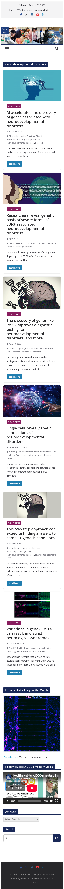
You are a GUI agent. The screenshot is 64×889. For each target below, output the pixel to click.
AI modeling (14, 136)
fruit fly (20, 648)
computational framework (45, 451)
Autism (12, 243)
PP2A (9, 558)
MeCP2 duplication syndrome (19, 551)
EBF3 (18, 243)
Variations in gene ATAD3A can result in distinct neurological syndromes (30, 633)
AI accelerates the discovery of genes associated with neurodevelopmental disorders (31, 119)
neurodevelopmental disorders (20, 143)
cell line (32, 548)
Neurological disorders (45, 555)
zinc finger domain (24, 246)
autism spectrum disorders (21, 451)
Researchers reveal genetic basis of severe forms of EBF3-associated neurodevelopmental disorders (30, 224)
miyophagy (11, 651)
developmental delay (16, 139)
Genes (37, 139)
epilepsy (30, 139)
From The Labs (14, 106)
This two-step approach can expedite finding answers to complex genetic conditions (31, 533)
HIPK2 (39, 548)
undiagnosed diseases (31, 351)
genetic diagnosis (16, 348)
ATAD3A (12, 648)
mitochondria (45, 648)
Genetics (19, 455)
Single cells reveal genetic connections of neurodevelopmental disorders (29, 434)
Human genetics (31, 648)
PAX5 (9, 351)
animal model (15, 548)
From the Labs (10, 757)
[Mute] (51, 800)
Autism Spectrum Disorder (32, 136)
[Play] (7, 800)
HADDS (24, 243)
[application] (32, 788)
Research (39, 143)
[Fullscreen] (56, 800)
